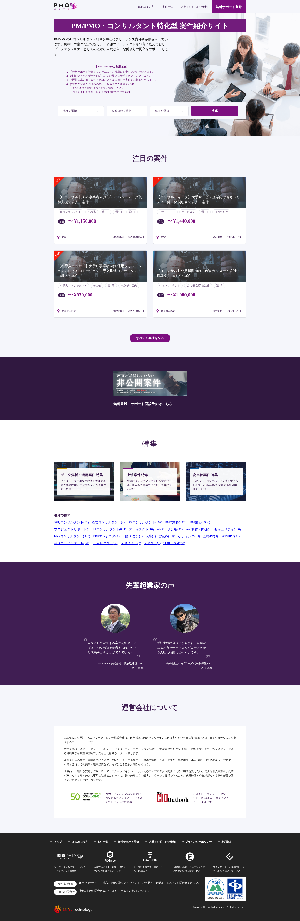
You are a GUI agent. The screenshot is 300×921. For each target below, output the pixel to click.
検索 (214, 110)
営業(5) (164, 536)
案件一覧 (167, 6)
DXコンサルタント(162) (145, 522)
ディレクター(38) (105, 543)
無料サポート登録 (229, 7)
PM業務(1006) (200, 522)
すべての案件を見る (150, 338)
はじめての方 (146, 6)
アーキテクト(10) (141, 529)
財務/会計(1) (134, 536)
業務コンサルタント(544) (72, 543)
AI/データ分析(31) (170, 529)
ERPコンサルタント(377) (72, 536)
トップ (58, 841)
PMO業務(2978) (176, 522)
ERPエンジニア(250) (107, 536)
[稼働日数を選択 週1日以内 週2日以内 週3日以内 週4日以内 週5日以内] (127, 111)
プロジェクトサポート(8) (72, 529)
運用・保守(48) (174, 543)
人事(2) (151, 536)
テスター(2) (152, 543)
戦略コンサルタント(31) (71, 522)
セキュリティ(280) (227, 529)
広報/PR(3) (210, 536)
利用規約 (227, 841)
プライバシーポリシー (198, 841)
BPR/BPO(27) (230, 536)
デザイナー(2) (131, 543)
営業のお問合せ (65, 891)
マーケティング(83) (186, 536)
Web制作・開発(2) (198, 529)
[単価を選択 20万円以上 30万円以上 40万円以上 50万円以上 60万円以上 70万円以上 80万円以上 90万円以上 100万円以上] (169, 111)
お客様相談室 (65, 883)
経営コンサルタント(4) (108, 522)
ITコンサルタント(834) (109, 529)
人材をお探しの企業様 (194, 6)
